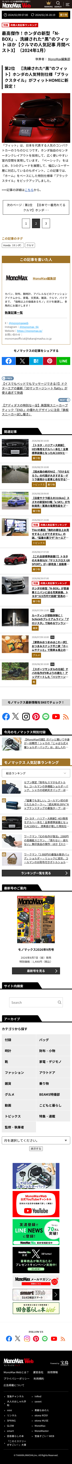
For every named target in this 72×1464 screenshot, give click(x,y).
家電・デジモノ (50, 1061)
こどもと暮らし (50, 1105)
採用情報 (52, 1372)
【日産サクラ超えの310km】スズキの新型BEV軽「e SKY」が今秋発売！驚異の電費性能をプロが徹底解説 (51, 503)
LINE (63, 360)
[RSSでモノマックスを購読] (63, 1339)
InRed (38, 1396)
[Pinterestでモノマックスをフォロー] (36, 719)
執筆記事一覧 (14, 312)
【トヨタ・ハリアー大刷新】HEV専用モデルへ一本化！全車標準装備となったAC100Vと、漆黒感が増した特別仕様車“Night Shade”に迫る (50, 452)
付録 (8, 1039)
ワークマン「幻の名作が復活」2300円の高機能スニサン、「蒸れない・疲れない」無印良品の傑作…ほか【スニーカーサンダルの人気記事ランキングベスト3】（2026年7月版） (46, 840)
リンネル (12, 1415)
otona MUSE (41, 1420)
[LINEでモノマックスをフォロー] (46, 719)
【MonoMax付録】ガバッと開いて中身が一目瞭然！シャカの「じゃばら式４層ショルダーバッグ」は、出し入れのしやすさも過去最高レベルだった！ (47, 743)
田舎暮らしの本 (15, 1436)
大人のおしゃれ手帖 (16, 1403)
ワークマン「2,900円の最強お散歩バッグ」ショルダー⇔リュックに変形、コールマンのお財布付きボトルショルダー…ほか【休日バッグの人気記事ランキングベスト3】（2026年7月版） (46, 858)
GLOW (10, 1425)
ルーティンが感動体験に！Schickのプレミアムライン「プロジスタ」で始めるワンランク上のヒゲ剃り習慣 (50, 621)
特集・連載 (47, 1116)
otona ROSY (41, 1415)
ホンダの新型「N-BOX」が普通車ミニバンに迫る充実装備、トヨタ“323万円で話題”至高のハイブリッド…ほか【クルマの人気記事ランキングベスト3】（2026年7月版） (50, 598)
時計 (8, 1050)
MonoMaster (42, 1430)
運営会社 (38, 1372)
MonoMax (40, 1425)
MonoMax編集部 (44, 278)
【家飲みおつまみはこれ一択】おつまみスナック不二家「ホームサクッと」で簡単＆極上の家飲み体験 (50, 648)
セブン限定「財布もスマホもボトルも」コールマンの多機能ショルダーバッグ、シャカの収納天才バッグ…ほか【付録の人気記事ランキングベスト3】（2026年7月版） (47, 786)
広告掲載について (14, 1385)
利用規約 (39, 1378)
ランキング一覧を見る (36, 873)
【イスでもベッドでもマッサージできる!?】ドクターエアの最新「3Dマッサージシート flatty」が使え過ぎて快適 (34, 388)
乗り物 (63, 14)
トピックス (39, 484)
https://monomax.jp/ (29, 331)
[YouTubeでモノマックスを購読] (56, 719)
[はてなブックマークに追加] (36, 361)
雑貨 (35, 628)
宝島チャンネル (15, 1396)
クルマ (30, 245)
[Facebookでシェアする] (8, 361)
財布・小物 (47, 1050)
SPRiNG (11, 1420)
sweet (38, 1401)
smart (10, 1430)
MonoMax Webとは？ (16, 1372)
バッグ (44, 1039)
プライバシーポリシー (17, 1378)
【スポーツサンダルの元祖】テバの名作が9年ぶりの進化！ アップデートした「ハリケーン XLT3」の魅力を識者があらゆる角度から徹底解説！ (50, 676)
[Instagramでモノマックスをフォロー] (26, 719)
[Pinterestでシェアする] (49, 361)
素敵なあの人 (42, 1410)
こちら (29, 190)
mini (9, 1410)
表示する (36, 1148)
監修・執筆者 (14, 1127)
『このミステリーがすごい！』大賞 (16, 1442)
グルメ (36, 655)
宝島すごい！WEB (44, 1436)
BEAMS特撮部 (49, 1094)
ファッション (14, 1072)
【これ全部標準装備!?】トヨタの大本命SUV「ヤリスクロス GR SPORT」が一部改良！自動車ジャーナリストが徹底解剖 (51, 562)
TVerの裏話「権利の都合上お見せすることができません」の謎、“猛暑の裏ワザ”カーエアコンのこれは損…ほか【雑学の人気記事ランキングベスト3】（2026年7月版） (50, 539)
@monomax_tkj (29, 327)
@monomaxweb (18, 323)
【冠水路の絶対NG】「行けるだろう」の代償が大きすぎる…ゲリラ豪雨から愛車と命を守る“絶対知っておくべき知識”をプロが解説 (51, 479)
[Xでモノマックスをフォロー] (16, 719)
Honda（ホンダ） (13, 245)
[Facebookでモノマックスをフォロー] (6, 719)
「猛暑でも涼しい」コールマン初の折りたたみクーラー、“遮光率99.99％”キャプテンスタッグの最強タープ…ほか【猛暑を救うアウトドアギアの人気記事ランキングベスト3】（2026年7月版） (46, 804)
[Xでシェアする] (22, 361)
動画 (8, 1105)
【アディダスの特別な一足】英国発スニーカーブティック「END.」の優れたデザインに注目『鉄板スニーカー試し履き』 (35, 409)
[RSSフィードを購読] (66, 719)
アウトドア (47, 1072)
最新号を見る (36, 971)
